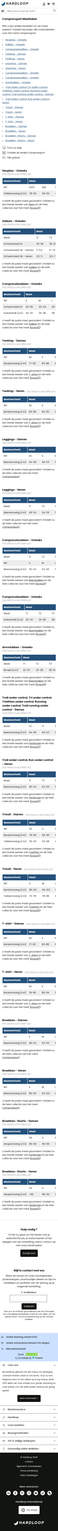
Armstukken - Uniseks (17, 82)
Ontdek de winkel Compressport (26, 153)
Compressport (10, 477)
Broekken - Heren (15, 131)
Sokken (33, 267)
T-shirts (33, 374)
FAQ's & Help (14, 148)
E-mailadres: (29, 1292)
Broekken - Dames (16, 126)
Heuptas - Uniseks (16, 40)
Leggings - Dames (16, 63)
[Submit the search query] (55, 11)
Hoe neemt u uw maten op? (16, 174)
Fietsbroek (35, 743)
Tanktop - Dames (15, 54)
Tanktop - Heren (15, 59)
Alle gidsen (13, 157)
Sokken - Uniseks (15, 44)
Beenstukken (36, 580)
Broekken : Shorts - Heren (20, 140)
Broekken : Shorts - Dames (20, 136)
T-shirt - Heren (14, 121)
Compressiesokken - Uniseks (22, 49)
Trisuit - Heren (13, 112)
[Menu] (2, 11)
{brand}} (35, 208)
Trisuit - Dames (14, 107)
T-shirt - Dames (14, 117)
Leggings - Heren (15, 68)
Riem (32, 204)
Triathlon (34, 852)
